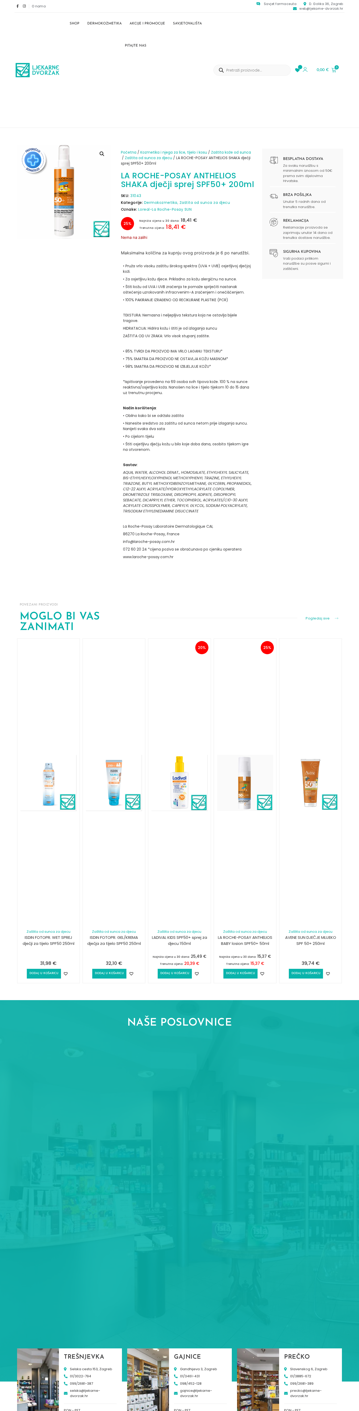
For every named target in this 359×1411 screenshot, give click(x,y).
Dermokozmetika (104, 23)
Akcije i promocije (147, 23)
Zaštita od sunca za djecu (148, 157)
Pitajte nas (135, 45)
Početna (128, 152)
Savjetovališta (187, 23)
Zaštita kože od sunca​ (231, 152)
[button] (102, 154)
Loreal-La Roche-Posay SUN (165, 209)
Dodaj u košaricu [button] (43, 973)
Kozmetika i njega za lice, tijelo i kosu (173, 152)
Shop (74, 23)
